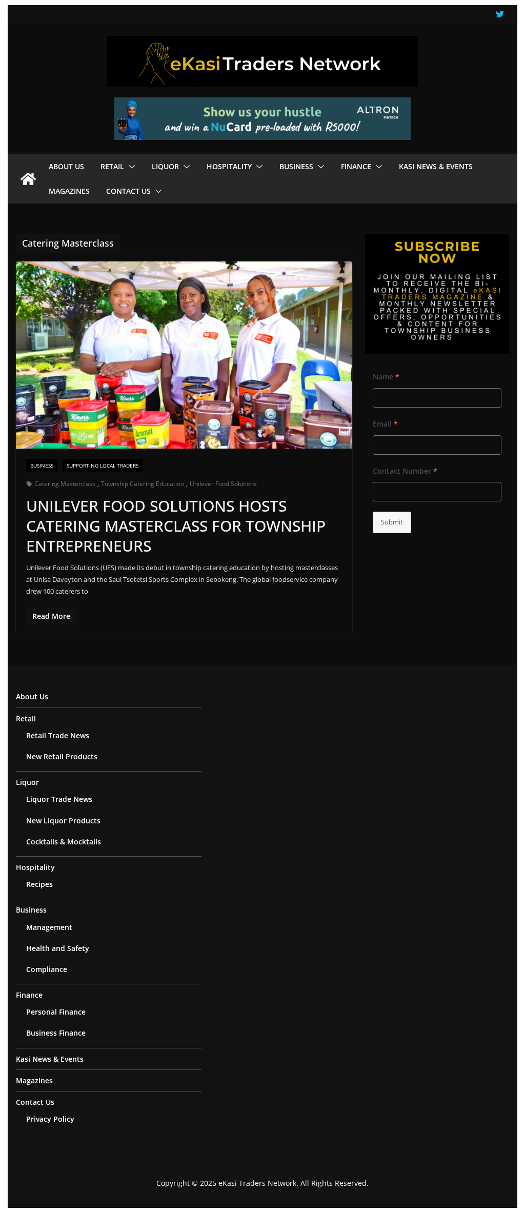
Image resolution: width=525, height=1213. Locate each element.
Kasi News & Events (436, 166)
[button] (129, 166)
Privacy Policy (50, 1119)
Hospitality (229, 166)
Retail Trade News (57, 735)
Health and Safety (57, 948)
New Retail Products (61, 756)
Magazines (69, 191)
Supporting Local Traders (102, 465)
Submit (392, 522)
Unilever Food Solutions (223, 483)
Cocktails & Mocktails (63, 841)
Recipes (39, 884)
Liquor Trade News (59, 799)
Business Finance (56, 1033)
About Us (66, 166)
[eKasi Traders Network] (28, 179)
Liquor (165, 166)
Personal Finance (56, 1012)
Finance (356, 166)
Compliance (46, 969)
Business (296, 166)
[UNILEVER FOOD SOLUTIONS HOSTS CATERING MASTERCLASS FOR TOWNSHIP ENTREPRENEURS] (184, 355)
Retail (112, 166)
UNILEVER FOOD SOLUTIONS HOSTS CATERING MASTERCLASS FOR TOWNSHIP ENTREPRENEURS (176, 525)
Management (49, 927)
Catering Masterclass (64, 483)
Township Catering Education (142, 483)
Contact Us (128, 191)
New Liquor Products (63, 820)
